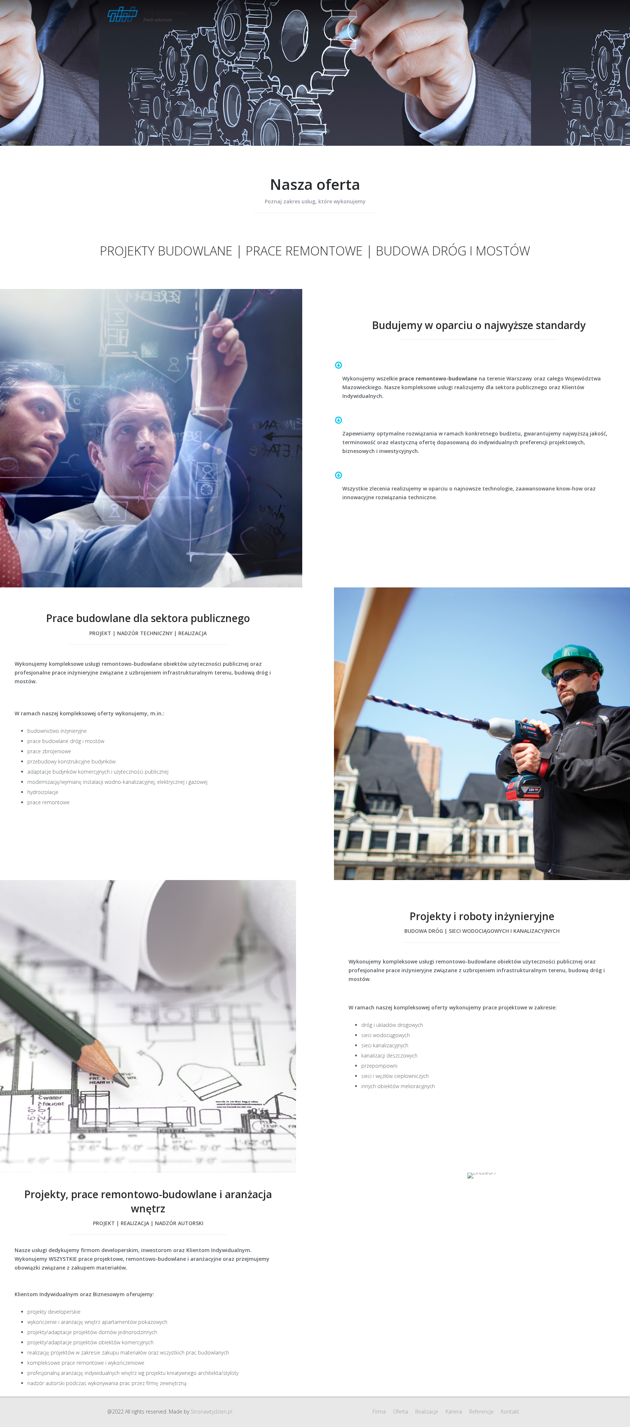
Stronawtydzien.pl (211, 1411)
